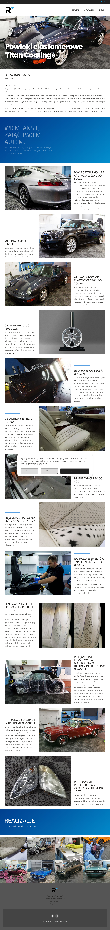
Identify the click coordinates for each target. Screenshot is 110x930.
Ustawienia (49, 471)
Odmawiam (29, 471)
